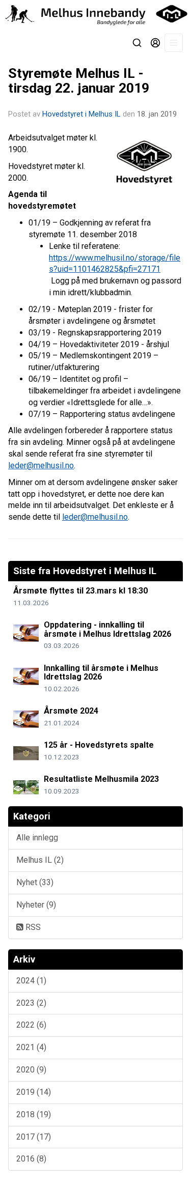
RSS (32, 927)
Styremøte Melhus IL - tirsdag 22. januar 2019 (78, 80)
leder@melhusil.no (41, 465)
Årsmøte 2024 (71, 711)
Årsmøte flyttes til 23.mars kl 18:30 (80, 591)
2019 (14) (33, 1092)
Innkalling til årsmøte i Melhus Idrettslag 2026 (101, 672)
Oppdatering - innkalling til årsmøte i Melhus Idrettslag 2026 (107, 629)
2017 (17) (33, 1137)
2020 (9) (31, 1069)
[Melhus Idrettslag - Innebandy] (95, 13)
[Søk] (137, 43)
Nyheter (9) (36, 905)
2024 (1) (31, 980)
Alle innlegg (37, 837)
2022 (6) (31, 1025)
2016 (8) (31, 1159)
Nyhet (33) (34, 882)
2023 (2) (31, 1003)
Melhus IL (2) (40, 860)
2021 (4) (31, 1047)
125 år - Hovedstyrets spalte (99, 745)
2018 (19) (33, 1114)
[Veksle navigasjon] (174, 43)
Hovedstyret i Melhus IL (81, 114)
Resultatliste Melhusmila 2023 (101, 779)
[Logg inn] (155, 43)
